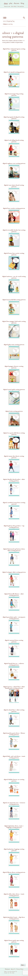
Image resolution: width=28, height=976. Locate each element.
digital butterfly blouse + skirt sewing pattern (14, 594)
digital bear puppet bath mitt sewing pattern (14, 322)
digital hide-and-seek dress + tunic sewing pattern (14, 757)
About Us (13, 969)
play (10, 3)
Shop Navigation (14, 18)
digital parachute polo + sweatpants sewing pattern (14, 617)
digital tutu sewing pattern (14, 411)
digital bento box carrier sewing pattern (14, 254)
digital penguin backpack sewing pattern (14, 117)
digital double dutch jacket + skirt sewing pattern (14, 480)
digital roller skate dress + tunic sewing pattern (14, 894)
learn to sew (7, 6)
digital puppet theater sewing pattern (14, 367)
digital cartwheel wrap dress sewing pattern (14, 503)
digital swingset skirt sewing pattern (14, 572)
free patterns (21, 6)
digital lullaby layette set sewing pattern (14, 780)
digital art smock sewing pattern (14, 72)
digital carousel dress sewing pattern (14, 641)
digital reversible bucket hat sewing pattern (14, 230)
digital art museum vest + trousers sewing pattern (14, 803)
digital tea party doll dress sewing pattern (14, 433)
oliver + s (14, 13)
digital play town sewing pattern (14, 344)
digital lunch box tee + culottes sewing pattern (14, 664)
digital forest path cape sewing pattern (14, 941)
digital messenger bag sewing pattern (14, 94)
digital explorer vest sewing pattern (14, 163)
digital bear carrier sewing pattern (14, 208)
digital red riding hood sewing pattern (14, 141)
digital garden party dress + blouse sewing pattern (14, 733)
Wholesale (7, 969)
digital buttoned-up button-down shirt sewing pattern (14, 549)
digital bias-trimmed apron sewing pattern (14, 49)
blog (22, 3)
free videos (13, 6)
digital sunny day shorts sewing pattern (14, 457)
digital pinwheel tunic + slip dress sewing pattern (14, 918)
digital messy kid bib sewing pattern (14, 300)
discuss (16, 3)
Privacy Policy (19, 969)
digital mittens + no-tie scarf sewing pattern (14, 277)
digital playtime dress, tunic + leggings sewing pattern (14, 826)
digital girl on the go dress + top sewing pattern (14, 526)
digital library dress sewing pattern (14, 872)
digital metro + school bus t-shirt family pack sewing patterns (14, 687)
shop (6, 3)
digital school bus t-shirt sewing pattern (14, 710)
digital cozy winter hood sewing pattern (14, 185)
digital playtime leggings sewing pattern (14, 849)
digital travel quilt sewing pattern (14, 389)
